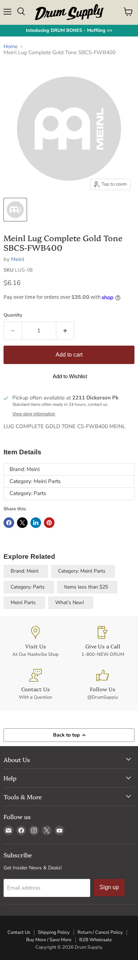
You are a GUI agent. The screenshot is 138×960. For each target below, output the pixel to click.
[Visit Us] (35, 642)
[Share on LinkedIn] (35, 522)
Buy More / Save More (48, 940)
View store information (33, 413)
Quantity (13, 315)
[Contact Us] (35, 684)
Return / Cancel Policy (100, 932)
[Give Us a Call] (103, 642)
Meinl (17, 259)
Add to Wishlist (70, 376)
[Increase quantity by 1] (65, 331)
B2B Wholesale (95, 940)
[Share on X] (22, 522)
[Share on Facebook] (9, 522)
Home (11, 47)
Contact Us (18, 932)
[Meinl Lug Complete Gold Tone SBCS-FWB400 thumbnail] (15, 209)
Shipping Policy (54, 932)
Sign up (109, 887)
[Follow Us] (103, 684)
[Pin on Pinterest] (49, 522)
